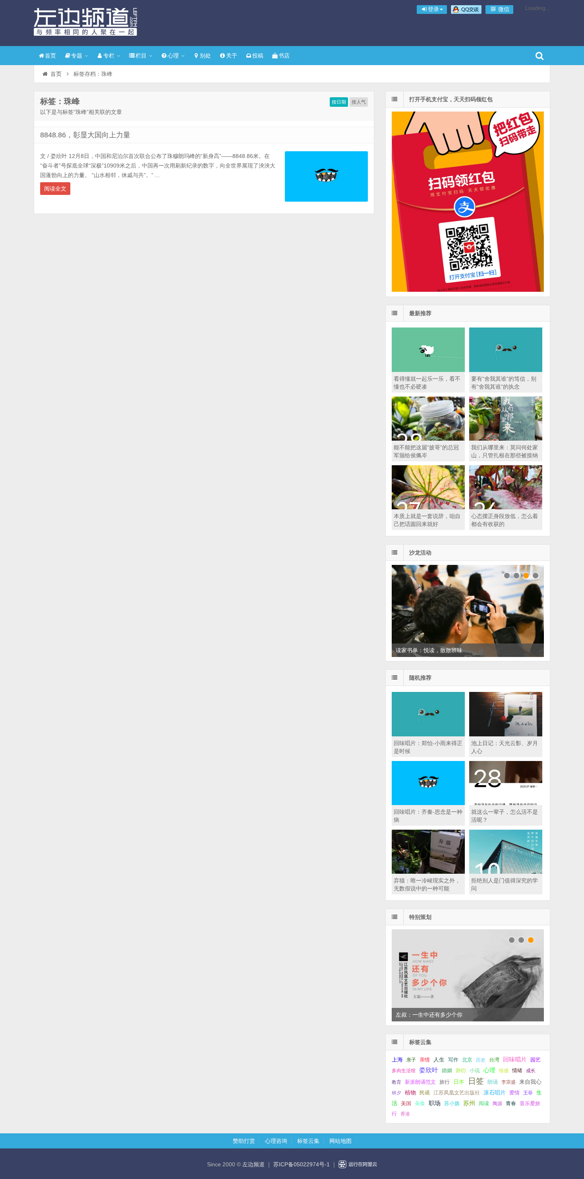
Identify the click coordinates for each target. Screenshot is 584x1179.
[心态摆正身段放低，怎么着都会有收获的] (505, 507)
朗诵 (492, 1082)
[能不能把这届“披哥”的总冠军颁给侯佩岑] (428, 438)
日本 (458, 1082)
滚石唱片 (494, 1093)
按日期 (339, 102)
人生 (439, 1060)
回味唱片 (515, 1059)
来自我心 (530, 1082)
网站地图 (340, 1141)
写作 (453, 1060)
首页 (50, 55)
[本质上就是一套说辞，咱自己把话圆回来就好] (428, 507)
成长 (531, 1070)
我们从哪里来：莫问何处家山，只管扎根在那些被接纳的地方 (504, 455)
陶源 (497, 1103)
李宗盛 (508, 1082)
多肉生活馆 (404, 1070)
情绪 (517, 1070)
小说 (475, 1070)
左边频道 (85, 22)
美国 (406, 1103)
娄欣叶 (428, 1070)
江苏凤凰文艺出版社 (456, 1093)
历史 (480, 1060)
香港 (405, 1114)
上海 (397, 1060)
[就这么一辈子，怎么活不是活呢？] (505, 803)
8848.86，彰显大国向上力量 (85, 135)
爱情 (514, 1093)
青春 (511, 1103)
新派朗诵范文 (420, 1082)
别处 (205, 55)
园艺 (535, 1060)
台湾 (494, 1060)
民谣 (425, 1093)
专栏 (108, 55)
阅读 (484, 1103)
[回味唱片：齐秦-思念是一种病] (428, 803)
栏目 (141, 55)
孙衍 (461, 1070)
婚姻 (447, 1070)
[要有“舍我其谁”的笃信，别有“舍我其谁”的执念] (505, 370)
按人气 (359, 102)
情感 (504, 1070)
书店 (284, 55)
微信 (503, 9)
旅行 (444, 1082)
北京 (467, 1060)
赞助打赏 (244, 1141)
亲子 (411, 1060)
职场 (435, 1103)
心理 (173, 55)
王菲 (528, 1093)
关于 (231, 55)
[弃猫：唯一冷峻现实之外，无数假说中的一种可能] (428, 872)
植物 (410, 1092)
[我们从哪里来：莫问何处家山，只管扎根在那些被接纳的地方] (505, 438)
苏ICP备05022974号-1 (301, 1164)
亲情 (425, 1060)
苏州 (469, 1103)
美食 (420, 1103)
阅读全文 (55, 188)
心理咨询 (276, 1141)
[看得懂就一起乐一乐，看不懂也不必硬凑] (428, 370)
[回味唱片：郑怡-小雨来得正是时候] (428, 734)
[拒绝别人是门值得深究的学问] (505, 872)
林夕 (396, 1093)
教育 (396, 1082)
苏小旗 (452, 1103)
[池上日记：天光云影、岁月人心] (505, 734)
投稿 (257, 55)
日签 (476, 1081)
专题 (76, 55)
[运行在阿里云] (357, 1164)
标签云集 (308, 1141)
